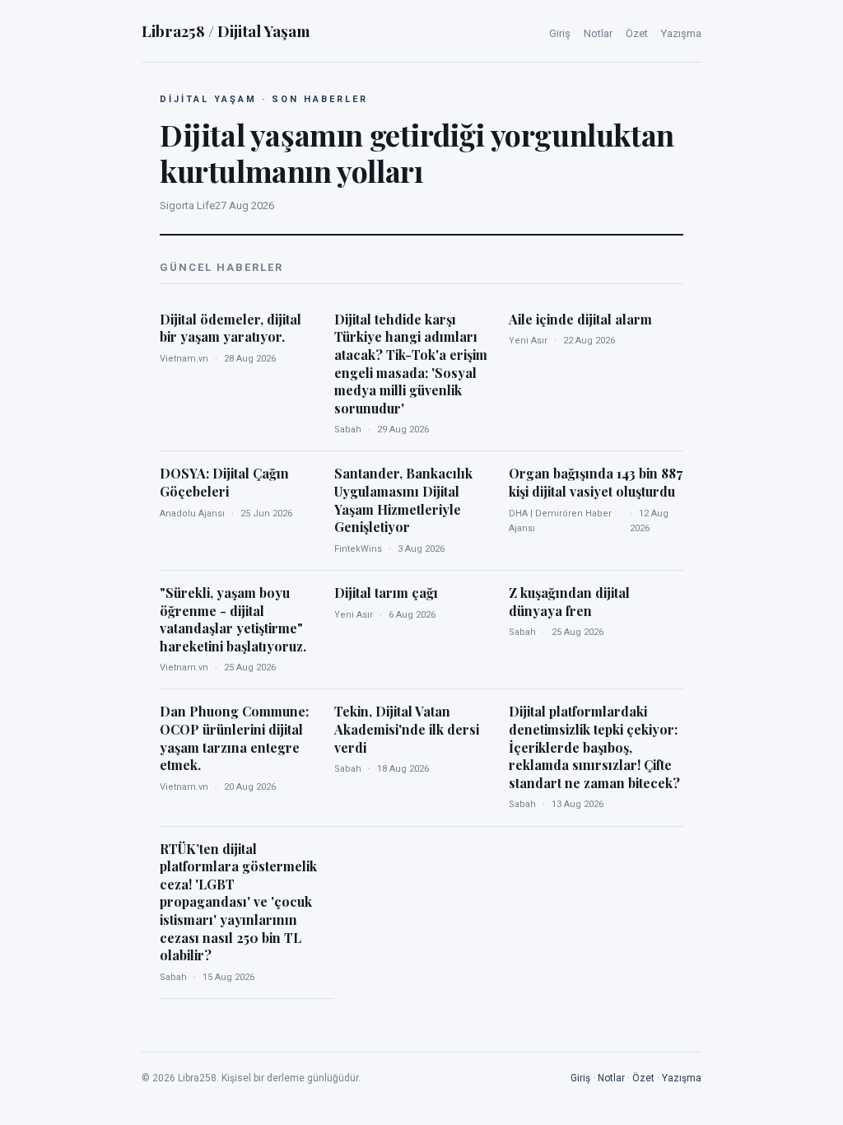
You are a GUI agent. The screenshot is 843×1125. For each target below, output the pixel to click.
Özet (637, 33)
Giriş (560, 33)
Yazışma (681, 33)
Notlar (598, 33)
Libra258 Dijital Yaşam (226, 30)
